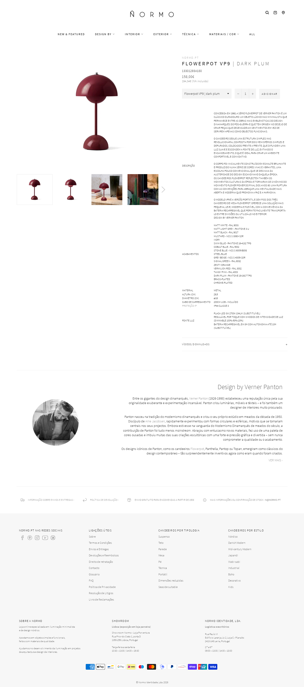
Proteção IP (189, 305)
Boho (231, 574)
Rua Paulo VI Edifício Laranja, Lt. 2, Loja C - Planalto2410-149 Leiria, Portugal (224, 637)
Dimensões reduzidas (170, 580)
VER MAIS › (276, 460)
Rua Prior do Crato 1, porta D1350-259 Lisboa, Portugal (126, 638)
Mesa (161, 555)
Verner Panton (198, 398)
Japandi (233, 555)
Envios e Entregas (99, 549)
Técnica (189, 34)
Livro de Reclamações (101, 599)
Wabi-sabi (234, 561)
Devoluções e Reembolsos (104, 555)
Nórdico (233, 536)
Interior (133, 34)
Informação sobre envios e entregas (50, 499)
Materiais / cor (223, 34)
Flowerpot (197, 449)
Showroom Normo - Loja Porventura (131, 632)
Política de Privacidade (102, 587)
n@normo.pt (273, 499)
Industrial (233, 568)
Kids (230, 587)
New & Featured (71, 34)
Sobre (92, 536)
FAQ (91, 580)
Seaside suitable (168, 587)
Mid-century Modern (239, 549)
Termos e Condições (100, 542)
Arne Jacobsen (155, 421)
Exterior (161, 34)
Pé (160, 561)
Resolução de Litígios (101, 593)
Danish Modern (236, 542)
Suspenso (164, 536)
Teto (160, 542)
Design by (104, 34)
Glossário (94, 574)
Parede (162, 549)
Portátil (162, 574)
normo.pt (190, 57)
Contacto (94, 568)
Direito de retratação (101, 561)
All (252, 34)
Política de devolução (103, 499)
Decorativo (234, 580)
